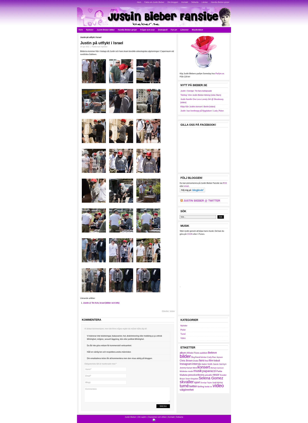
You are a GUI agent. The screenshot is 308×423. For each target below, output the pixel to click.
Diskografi (162, 30)
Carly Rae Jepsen (215, 357)
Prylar (183, 330)
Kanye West (192, 368)
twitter (193, 386)
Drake (195, 361)
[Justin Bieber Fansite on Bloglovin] (192, 192)
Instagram (186, 363)
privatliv (208, 375)
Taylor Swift (211, 383)
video (218, 385)
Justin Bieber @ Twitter (202, 200)
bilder (172, 311)
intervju (196, 363)
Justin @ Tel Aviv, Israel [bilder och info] (101, 303)
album (183, 352)
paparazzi (209, 371)
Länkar (205, 2)
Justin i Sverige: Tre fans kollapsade (196, 91)
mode (190, 371)
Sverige (204, 383)
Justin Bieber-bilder (106, 30)
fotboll (217, 360)
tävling (200, 386)
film (211, 360)
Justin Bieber (130, 417)
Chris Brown (186, 360)
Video (183, 338)
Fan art (174, 30)
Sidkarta (194, 2)
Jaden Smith (206, 364)
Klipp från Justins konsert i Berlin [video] (197, 107)
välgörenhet (187, 389)
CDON (190, 234)
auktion (203, 352)
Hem (139, 2)
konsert (203, 367)
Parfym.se (219, 73)
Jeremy (183, 368)
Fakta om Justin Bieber (154, 2)
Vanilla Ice (208, 387)
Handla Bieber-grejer (220, 2)
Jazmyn (222, 364)
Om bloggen (172, 2)
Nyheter (90, 30)
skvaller (187, 382)
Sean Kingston (191, 379)
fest (206, 361)
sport (197, 382)
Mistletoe (184, 371)
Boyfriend (195, 357)
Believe (212, 352)
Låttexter (184, 30)
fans (201, 360)
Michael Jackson (217, 368)
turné (184, 386)
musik (197, 371)
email (186, 186)
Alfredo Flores (193, 353)
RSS (225, 183)
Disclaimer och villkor (157, 417)
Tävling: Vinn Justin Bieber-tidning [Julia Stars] (200, 95)
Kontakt (184, 2)
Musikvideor (197, 30)
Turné (183, 334)
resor (216, 374)
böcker (204, 357)
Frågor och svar (147, 30)
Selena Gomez (211, 378)
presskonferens (196, 375)
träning (220, 382)
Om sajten (142, 417)
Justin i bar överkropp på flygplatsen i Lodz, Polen (202, 111)
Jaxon (215, 364)
